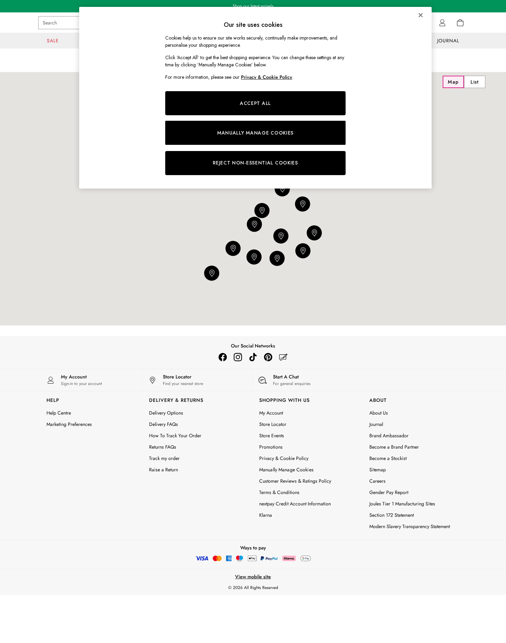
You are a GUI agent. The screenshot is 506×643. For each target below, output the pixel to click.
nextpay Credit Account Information (295, 503)
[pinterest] (268, 357)
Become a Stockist (388, 458)
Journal (376, 424)
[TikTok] (253, 357)
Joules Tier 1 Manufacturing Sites (402, 503)
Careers (377, 481)
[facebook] (222, 357)
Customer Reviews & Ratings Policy (295, 481)
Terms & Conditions (279, 492)
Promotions (271, 446)
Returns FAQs (162, 446)
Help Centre (58, 412)
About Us (378, 412)
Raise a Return (163, 469)
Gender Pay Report (388, 492)
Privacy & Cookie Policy (283, 458)
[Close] (420, 15)
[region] (255, 98)
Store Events (271, 435)
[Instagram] (237, 357)
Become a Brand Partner (394, 446)
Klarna (265, 515)
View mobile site (253, 576)
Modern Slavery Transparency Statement (409, 526)
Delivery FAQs (163, 424)
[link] (442, 22)
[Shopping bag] (460, 22)
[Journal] (283, 357)
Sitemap (377, 469)
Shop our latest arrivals (253, 6)
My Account (271, 412)
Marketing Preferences (69, 424)
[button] (302, 250)
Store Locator (272, 424)
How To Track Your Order (175, 435)
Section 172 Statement (391, 515)
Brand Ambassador (389, 435)
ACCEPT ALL (255, 103)
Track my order (164, 458)
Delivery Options (166, 412)
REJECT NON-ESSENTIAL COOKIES (255, 162)
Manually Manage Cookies (286, 469)
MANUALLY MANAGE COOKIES (255, 132)
